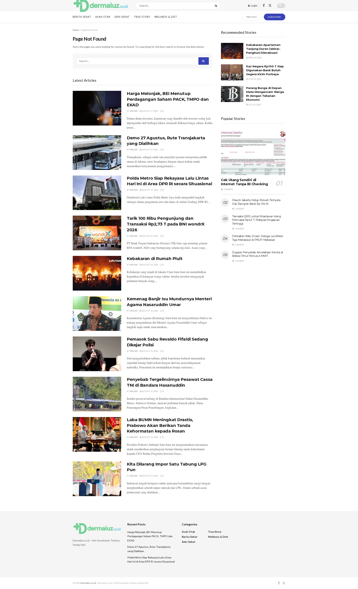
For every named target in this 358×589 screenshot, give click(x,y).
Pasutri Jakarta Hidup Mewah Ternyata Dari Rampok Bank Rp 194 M (256, 202)
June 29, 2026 (254, 79)
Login (253, 5)
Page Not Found (90, 30)
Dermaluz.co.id (88, 583)
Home (76, 30)
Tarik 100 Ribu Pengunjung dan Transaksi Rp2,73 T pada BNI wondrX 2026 (166, 224)
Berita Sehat (82, 16)
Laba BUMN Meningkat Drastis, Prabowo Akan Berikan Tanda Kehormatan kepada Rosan (160, 425)
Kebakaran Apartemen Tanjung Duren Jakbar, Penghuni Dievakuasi (263, 48)
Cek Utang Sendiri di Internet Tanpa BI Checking (244, 182)
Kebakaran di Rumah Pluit (154, 258)
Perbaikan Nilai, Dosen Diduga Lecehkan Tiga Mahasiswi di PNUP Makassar (257, 238)
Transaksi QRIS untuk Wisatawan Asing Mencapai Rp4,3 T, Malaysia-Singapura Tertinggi (256, 220)
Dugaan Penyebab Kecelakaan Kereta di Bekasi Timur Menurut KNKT (257, 254)
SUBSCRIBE (274, 16)
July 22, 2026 (254, 104)
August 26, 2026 (149, 236)
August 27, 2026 (149, 111)
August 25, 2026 (149, 437)
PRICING (251, 16)
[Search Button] (217, 5)
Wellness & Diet (165, 16)
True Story (142, 16)
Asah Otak (102, 16)
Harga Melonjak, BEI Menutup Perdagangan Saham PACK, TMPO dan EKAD (168, 99)
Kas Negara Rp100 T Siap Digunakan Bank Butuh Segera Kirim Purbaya (265, 70)
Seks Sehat (122, 16)
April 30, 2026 (254, 57)
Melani (134, 111)
